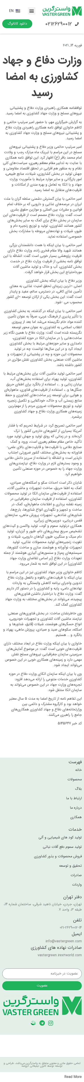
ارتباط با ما (74, 798)
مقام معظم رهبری (42, 163)
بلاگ (78, 789)
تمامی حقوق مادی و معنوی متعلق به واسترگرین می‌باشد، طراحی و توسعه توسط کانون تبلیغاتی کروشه (42, 1065)
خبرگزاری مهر (58, 122)
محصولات (74, 779)
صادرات (76, 875)
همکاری (76, 817)
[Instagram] (50, 1023)
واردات (77, 884)
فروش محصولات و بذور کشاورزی (58, 856)
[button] (31, 11)
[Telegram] (42, 1023)
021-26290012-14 (71, 927)
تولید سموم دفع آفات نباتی (62, 847)
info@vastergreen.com (63, 941)
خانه (78, 770)
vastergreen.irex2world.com (60, 955)
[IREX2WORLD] (33, 1023)
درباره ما (76, 808)
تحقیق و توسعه (70, 866)
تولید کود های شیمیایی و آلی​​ (60, 837)
